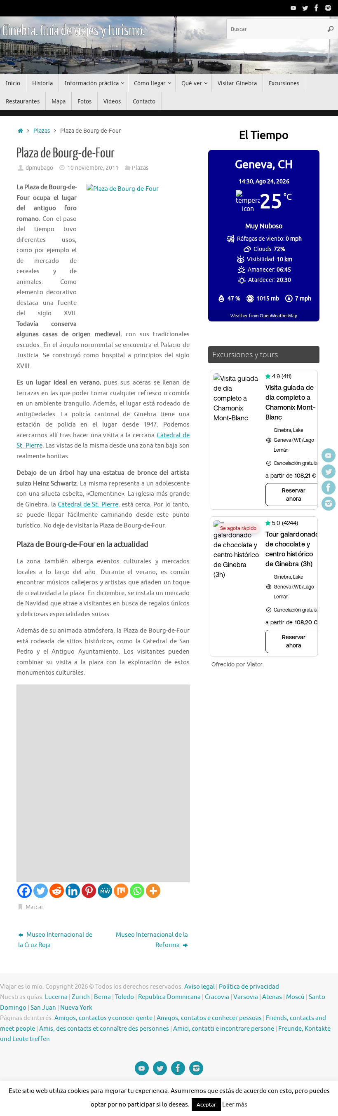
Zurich (81, 997)
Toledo (124, 997)
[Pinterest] (89, 891)
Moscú (295, 997)
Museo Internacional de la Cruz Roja (55, 940)
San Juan (43, 1008)
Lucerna (56, 997)
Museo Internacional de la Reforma (152, 940)
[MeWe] (105, 891)
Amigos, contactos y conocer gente (103, 1018)
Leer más (234, 1105)
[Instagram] (328, 8)
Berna (102, 997)
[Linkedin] (73, 891)
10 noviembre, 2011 (93, 167)
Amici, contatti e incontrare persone (223, 1029)
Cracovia (217, 997)
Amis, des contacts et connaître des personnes (104, 1029)
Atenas (272, 997)
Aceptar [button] (206, 1104)
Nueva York (76, 1008)
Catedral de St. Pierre (88, 505)
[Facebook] (316, 8)
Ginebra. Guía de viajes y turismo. (73, 31)
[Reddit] (56, 891)
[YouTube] (293, 8)
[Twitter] (305, 8)
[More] (153, 891)
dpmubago (39, 167)
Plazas (41, 130)
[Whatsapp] (137, 891)
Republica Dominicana (169, 997)
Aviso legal (199, 987)
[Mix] (121, 891)
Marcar (34, 907)
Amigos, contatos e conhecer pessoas (209, 1018)
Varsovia (245, 997)
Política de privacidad (249, 987)
